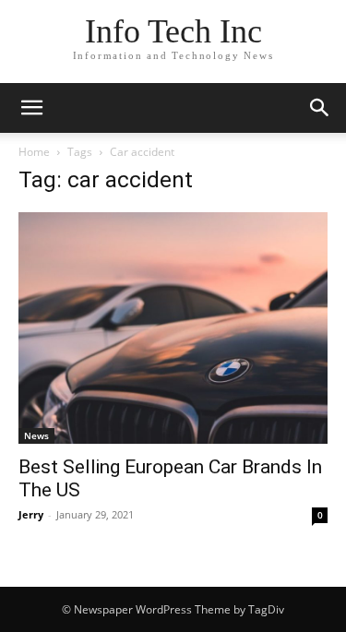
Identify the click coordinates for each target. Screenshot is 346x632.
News (36, 435)
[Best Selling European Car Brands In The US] (173, 328)
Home (34, 152)
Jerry (30, 514)
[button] (31, 108)
